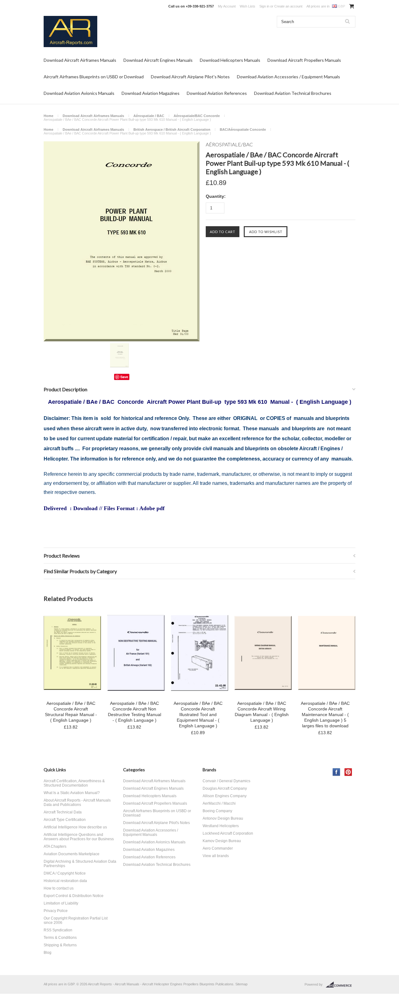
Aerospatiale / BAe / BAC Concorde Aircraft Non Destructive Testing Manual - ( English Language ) (134, 712)
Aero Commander (218, 848)
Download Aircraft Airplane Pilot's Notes (190, 76)
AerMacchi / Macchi (219, 803)
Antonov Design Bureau (223, 818)
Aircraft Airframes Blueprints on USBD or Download (94, 76)
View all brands (216, 856)
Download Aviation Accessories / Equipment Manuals (288, 76)
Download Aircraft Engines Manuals (158, 60)
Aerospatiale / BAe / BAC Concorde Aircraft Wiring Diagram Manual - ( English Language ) (262, 712)
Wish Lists (247, 6)
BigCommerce (340, 984)
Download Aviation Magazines (151, 93)
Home (48, 116)
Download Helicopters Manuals (230, 60)
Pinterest (348, 772)
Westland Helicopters (221, 826)
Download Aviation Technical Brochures (292, 93)
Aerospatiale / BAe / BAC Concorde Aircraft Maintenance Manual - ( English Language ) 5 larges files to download (325, 714)
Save (124, 376)
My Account (227, 6)
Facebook (336, 772)
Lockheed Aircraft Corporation (228, 833)
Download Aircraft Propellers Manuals (304, 60)
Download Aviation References (217, 93)
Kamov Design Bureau (222, 841)
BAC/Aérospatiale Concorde (243, 129)
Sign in (264, 6)
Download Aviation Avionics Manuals (79, 93)
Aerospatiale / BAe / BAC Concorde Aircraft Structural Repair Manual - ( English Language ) (71, 712)
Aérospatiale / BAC (148, 116)
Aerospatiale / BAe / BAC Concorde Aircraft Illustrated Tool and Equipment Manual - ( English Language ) (198, 714)
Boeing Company (217, 811)
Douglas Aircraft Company (225, 788)
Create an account (288, 6)
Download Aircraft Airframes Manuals (80, 60)
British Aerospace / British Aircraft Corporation (171, 129)
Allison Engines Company (225, 796)
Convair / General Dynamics (226, 781)
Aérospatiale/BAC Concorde (197, 116)
